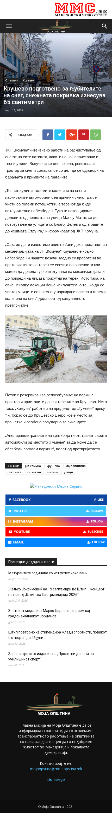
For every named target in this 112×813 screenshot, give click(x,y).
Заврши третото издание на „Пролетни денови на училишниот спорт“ (51, 656)
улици (68, 472)
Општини (11, 80)
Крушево (28, 80)
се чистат (34, 472)
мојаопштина (76, 466)
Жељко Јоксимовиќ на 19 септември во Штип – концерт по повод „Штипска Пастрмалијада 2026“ (56, 592)
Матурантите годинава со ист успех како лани (48, 573)
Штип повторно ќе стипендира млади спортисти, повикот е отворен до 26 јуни (57, 635)
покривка (15, 472)
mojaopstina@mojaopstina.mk (56, 768)
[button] (104, 26)
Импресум (56, 779)
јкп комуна (33, 466)
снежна (52, 472)
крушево (53, 466)
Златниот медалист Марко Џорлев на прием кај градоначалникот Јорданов (49, 613)
